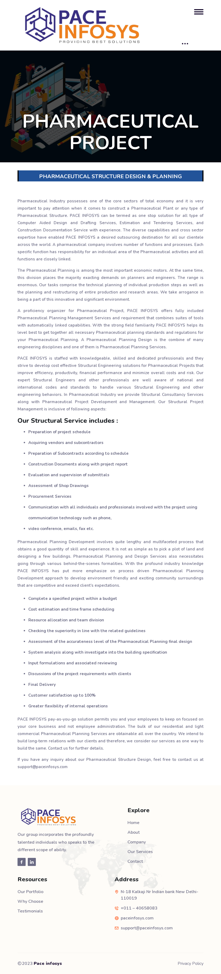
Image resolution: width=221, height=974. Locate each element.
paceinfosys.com (137, 918)
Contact (135, 861)
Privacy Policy (190, 963)
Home (133, 823)
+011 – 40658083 (139, 908)
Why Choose (30, 901)
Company (136, 842)
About (133, 832)
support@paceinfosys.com (147, 928)
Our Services (140, 852)
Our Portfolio (30, 892)
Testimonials (30, 911)
